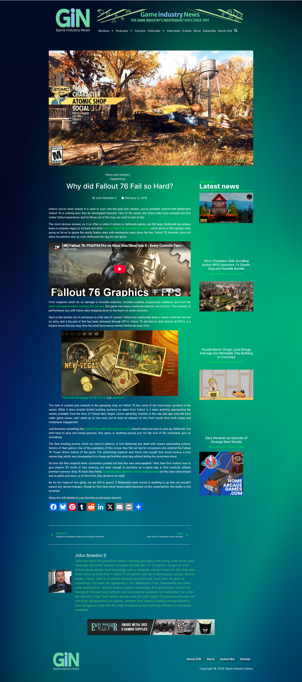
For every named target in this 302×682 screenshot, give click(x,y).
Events (186, 31)
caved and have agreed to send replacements (130, 471)
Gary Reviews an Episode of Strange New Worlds (226, 440)
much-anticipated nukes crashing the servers (76, 306)
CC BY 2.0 (101, 397)
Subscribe (209, 31)
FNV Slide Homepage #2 (77, 397)
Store (197, 31)
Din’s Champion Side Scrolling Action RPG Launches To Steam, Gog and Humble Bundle (226, 264)
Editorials (154, 31)
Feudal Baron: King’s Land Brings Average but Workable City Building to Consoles (226, 353)
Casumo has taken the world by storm (108, 428)
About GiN (225, 31)
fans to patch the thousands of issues (126, 228)
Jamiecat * (118, 397)
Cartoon (140, 31)
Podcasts (122, 31)
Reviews (103, 31)
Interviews (173, 31)
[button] (236, 30)
